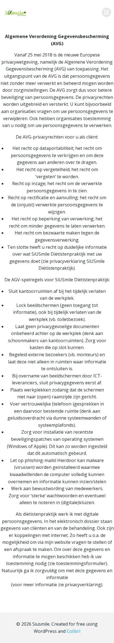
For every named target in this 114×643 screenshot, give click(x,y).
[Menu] (106, 12)
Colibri (73, 631)
